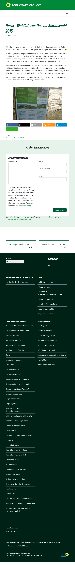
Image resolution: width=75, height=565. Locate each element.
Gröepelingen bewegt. (14, 394)
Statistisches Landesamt (46, 365)
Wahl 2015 (21, 138)
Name (41, 161)
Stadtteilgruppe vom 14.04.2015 (53, 245)
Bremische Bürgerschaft (46, 335)
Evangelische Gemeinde (14, 360)
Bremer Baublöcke (12, 335)
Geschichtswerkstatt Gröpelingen (18, 379)
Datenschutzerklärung (23, 206)
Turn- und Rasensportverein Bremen (19, 498)
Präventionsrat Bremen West (16, 469)
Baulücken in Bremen (45, 282)
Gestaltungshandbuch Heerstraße (18, 384)
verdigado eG (37, 555)
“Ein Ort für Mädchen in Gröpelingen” (19, 326)
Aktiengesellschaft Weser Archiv (17, 331)
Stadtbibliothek (11, 489)
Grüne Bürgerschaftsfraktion (48, 350)
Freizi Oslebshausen (13, 374)
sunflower (20, 555)
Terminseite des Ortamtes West (17, 282)
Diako (8, 355)
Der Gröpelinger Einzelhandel (16, 350)
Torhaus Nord (10, 494)
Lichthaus (9, 440)
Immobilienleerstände (46, 299)
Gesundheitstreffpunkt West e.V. (17, 389)
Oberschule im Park (13, 460)
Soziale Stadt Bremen (13, 474)
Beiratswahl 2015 (11, 138)
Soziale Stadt (42, 360)
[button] (12, 125)
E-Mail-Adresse (44, 169)
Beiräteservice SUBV (45, 331)
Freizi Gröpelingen (12, 370)
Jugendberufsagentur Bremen (48, 304)
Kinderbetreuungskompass (15, 426)
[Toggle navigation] (67, 12)
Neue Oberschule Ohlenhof (16, 455)
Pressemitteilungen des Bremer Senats (52, 355)
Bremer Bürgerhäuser (13, 340)
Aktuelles (8, 135)
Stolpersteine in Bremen (46, 314)
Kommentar (13, 161)
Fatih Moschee (11, 365)
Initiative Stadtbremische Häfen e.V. (19, 416)
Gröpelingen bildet (12, 399)
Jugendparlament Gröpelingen (17, 421)
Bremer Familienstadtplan (15, 345)
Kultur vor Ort (11, 430)
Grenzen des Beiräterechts (47, 340)
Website (41, 176)
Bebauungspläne (44, 287)
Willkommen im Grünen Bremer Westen (20, 503)
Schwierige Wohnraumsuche (21, 245)
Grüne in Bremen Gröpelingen (26, 5)
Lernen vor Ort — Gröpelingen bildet (19, 435)
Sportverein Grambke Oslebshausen (19, 484)
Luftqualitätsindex (12, 445)
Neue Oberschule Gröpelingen (17, 450)
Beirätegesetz (43, 326)
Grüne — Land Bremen (46, 345)
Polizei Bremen (11, 464)
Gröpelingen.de (11, 404)
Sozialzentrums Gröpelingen (16, 479)
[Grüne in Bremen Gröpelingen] (8, 5)
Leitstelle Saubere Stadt (46, 309)
